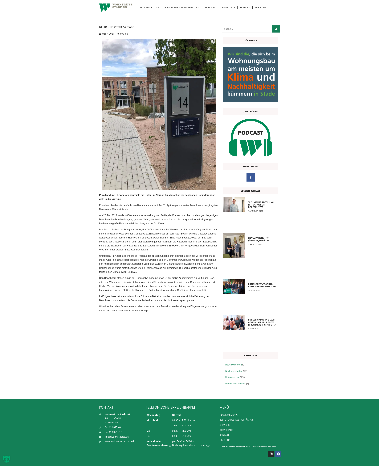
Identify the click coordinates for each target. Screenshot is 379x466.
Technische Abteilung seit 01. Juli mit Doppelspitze (261, 205)
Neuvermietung (149, 7)
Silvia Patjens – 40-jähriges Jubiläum (258, 239)
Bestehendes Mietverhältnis (182, 7)
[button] (6, 459)
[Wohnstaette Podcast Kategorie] (250, 137)
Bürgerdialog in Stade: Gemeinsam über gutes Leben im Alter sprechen (262, 322)
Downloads (228, 7)
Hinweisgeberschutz (265, 446)
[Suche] (276, 29)
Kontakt (245, 7)
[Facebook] (278, 454)
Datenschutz (244, 446)
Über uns (260, 7)
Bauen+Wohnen (233, 364)
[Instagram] (271, 454)
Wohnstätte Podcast (235, 383)
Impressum (228, 446)
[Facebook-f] (250, 177)
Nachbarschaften (234, 370)
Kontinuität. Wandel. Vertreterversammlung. (262, 285)
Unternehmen (232, 377)
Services (210, 7)
